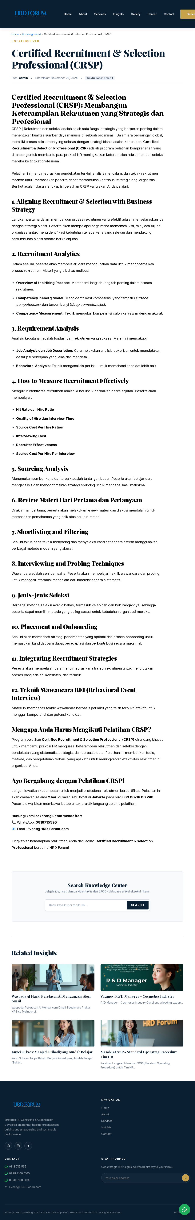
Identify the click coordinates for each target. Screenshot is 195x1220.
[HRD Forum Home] (31, 14)
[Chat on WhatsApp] (184, 1209)
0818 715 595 (17, 1166)
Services (100, 14)
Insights (118, 14)
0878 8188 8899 (19, 1180)
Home (68, 14)
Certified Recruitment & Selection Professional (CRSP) (69, 101)
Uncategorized (31, 34)
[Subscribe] (185, 1177)
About (83, 14)
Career (152, 14)
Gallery (135, 14)
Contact (169, 14)
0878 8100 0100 (19, 1173)
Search (137, 905)
